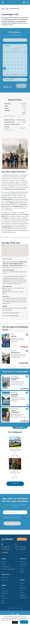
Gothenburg (4, 593)
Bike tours (22, 571)
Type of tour (23, 558)
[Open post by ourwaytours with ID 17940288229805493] (15, 442)
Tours (7, 8)
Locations (4, 585)
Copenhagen (4, 590)
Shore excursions (24, 597)
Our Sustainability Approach (8, 569)
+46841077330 (22, 546)
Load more (19, 427)
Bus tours (22, 569)
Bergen (3, 588)
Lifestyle (22, 592)
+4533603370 (23, 547)
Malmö (3, 595)
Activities (22, 583)
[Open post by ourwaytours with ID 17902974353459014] (15, 463)
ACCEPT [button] (15, 622)
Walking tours (23, 561)
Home (3, 8)
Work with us (5, 577)
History (21, 590)
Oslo (3, 600)
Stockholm (4, 602)
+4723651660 (22, 549)
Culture (21, 585)
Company (4, 558)
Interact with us (6, 574)
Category (22, 579)
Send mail (22, 539)
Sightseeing (22, 595)
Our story (4, 564)
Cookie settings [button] (22, 620)
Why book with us (6, 566)
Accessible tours (24, 564)
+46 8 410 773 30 (14, 315)
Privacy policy (19, 608)
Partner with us (5, 579)
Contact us (4, 561)
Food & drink (23, 587)
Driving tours (23, 566)
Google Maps (5, 552)
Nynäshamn (4, 598)
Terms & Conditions (11, 608)
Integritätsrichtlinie (17, 517)
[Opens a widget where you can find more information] (24, 622)
